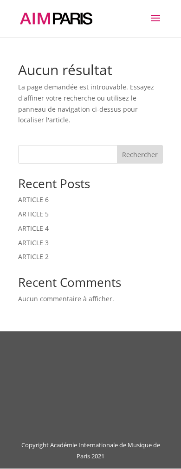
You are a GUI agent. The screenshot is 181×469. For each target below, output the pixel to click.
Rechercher (140, 154)
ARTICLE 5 (33, 213)
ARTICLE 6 (33, 199)
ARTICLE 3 (33, 242)
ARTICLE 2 (33, 256)
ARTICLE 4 (33, 228)
